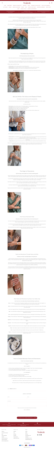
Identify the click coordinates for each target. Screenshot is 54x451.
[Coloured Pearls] (17, 121)
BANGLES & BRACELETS (17, 5)
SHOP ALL (3, 431)
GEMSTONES (9, 5)
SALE (26, 7)
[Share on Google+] (14, 388)
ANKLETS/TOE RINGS (32, 7)
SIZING (26, 431)
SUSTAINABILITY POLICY (28, 438)
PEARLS (10, 7)
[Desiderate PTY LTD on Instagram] (37, 434)
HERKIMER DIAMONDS (41, 7)
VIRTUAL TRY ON (23, 8)
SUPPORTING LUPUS (28, 435)
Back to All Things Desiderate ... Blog (27, 417)
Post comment (27, 409)
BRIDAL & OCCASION (16, 7)
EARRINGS (24, 5)
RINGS (29, 5)
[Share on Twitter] (11, 388)
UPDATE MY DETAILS (4, 439)
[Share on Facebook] (10, 388)
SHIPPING (15, 435)
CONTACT (15, 431)
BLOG (18, 8)
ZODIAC (22, 7)
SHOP (5, 5)
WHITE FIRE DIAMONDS (46, 5)
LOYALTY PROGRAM (4, 435)
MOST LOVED (48, 7)
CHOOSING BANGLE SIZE (28, 439)
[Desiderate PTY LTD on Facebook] (39, 434)
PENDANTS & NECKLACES (35, 5)
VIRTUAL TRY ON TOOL (5, 438)
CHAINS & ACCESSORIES (32, 8)
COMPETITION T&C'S (16, 438)
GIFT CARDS (5, 7)
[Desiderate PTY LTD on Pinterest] (41, 434)
